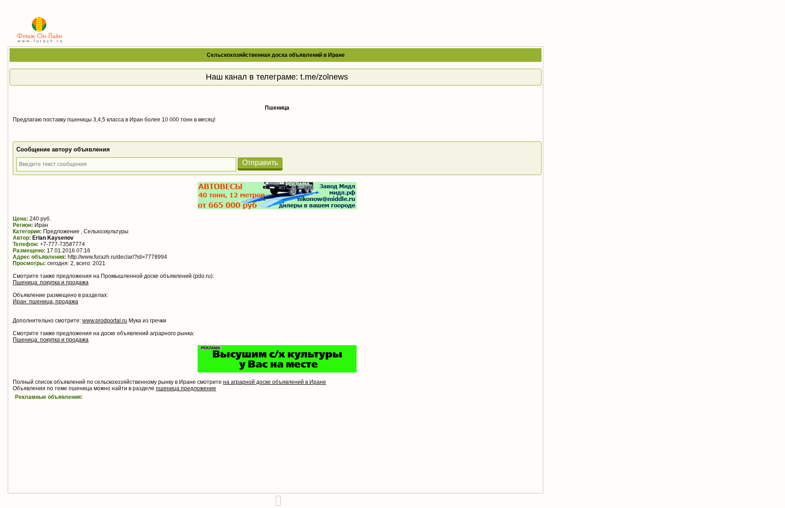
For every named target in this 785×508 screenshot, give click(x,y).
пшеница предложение (186, 388)
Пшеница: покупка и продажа (51, 282)
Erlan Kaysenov (53, 238)
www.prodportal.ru (104, 320)
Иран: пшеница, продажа (45, 301)
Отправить (260, 162)
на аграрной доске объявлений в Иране (274, 382)
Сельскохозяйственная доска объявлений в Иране (276, 55)
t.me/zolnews (324, 76)
